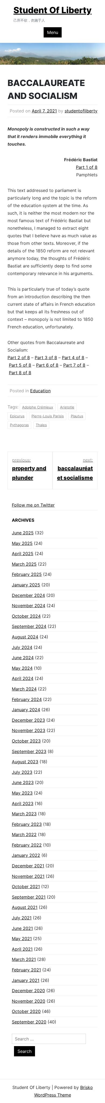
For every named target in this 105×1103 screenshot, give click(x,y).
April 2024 (22, 678)
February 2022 (27, 845)
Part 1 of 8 (86, 167)
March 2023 (24, 813)
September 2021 (29, 897)
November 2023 (28, 730)
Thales (41, 425)
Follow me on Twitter (33, 505)
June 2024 (23, 657)
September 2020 (29, 1022)
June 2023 (23, 782)
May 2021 (22, 938)
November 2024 (28, 605)
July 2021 (22, 917)
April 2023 (22, 803)
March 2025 (24, 564)
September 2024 (29, 626)
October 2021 (26, 886)
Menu (52, 32)
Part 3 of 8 (46, 357)
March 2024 (24, 689)
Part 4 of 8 (73, 357)
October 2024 (26, 616)
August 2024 (25, 637)
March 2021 (24, 959)
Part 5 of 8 (20, 365)
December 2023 (28, 720)
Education (40, 390)
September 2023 (29, 751)
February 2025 (27, 574)
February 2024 (27, 699)
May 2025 (22, 543)
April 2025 (22, 553)
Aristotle (67, 407)
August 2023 (25, 761)
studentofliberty (81, 111)
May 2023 (22, 793)
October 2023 (26, 741)
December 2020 (28, 990)
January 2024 (26, 709)
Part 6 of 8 (47, 365)
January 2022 (26, 855)
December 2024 (28, 595)
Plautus (77, 416)
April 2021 (22, 949)
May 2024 (22, 668)
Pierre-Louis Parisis (48, 416)
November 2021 (28, 876)
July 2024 (22, 647)
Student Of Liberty (52, 10)
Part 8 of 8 (20, 372)
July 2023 (22, 772)
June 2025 (23, 532)
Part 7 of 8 (74, 365)
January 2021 (25, 980)
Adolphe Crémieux (37, 407)
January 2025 (26, 584)
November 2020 (28, 1001)
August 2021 (24, 907)
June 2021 (22, 928)
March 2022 (24, 834)
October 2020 (26, 1011)
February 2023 (27, 824)
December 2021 (28, 865)
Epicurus (17, 416)
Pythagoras (19, 425)
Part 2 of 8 (19, 357)
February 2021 (26, 970)
